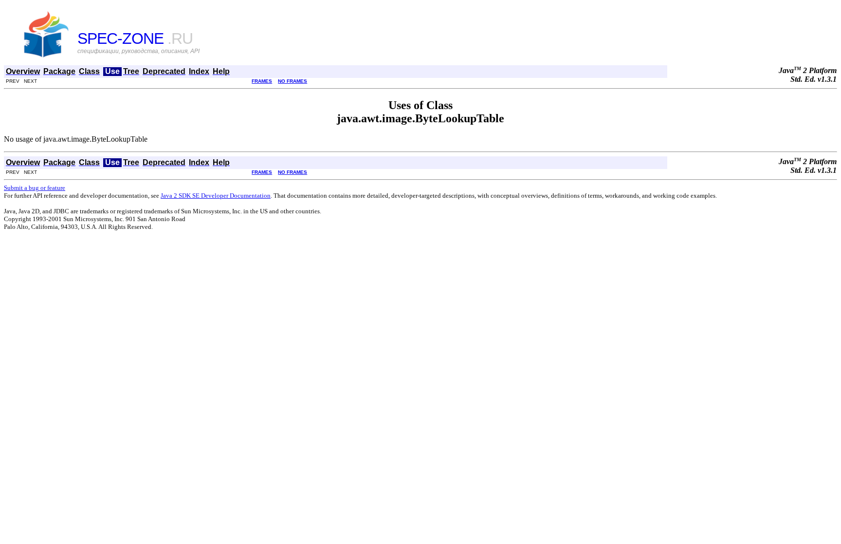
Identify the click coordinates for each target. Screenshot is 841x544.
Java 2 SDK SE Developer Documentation (216, 195)
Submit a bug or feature (34, 187)
